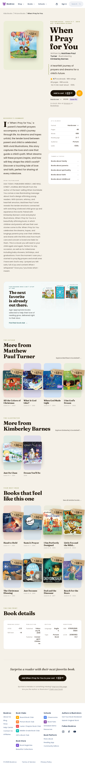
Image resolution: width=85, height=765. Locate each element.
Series (60, 386)
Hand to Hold (10, 543)
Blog (5, 720)
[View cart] (56, 4)
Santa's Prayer (31, 543)
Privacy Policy (46, 762)
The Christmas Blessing (11, 591)
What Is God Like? (30, 401)
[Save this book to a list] (79, 93)
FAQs (5, 724)
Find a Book (48, 739)
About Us (7, 717)
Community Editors (51, 746)
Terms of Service (28, 762)
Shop (20, 4)
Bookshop (54, 106)
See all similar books (72, 500)
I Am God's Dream (69, 401)
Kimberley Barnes (59, 58)
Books (30, 4)
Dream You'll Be (32, 473)
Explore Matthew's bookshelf (68, 358)
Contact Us (8, 731)
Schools (41, 4)
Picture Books (19, 13)
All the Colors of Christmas (12, 401)
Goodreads (61, 79)
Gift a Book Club (22, 735)
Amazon (67, 103)
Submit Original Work (70, 720)
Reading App (49, 742)
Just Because (30, 590)
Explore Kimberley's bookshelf (68, 430)
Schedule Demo (50, 726)
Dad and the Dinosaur (50, 591)
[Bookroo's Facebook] (69, 731)
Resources (48, 729)
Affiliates (7, 734)
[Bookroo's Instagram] (63, 731)
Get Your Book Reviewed (72, 717)
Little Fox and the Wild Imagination (71, 545)
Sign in (64, 4)
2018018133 (73, 636)
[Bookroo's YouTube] (74, 731)
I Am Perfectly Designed (51, 544)
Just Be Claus (10, 473)
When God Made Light (52, 401)
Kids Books (8, 13)
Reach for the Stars (71, 591)
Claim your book (56, 689)
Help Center (8, 727)
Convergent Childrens (37, 640)
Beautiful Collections (24, 749)
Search (74, 4)
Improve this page (59, 687)
